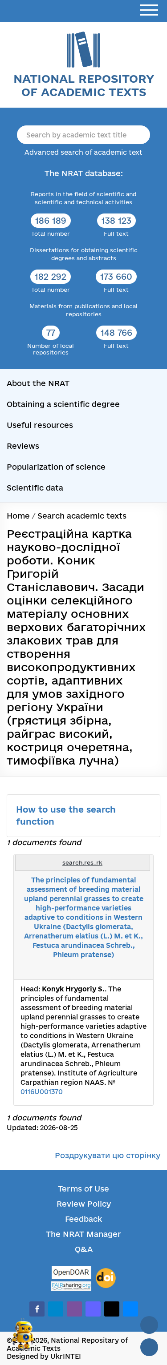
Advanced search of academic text (83, 152)
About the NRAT (38, 383)
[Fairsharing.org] (71, 1286)
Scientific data (35, 487)
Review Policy (84, 1204)
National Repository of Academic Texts (83, 85)
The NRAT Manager (83, 1234)
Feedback (83, 1219)
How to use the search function (66, 815)
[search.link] (119, 971)
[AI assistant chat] (23, 1338)
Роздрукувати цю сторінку (107, 1155)
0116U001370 (41, 1091)
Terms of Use (83, 1188)
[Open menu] (149, 10)
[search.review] (129, 971)
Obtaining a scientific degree (63, 404)
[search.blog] (139, 971)
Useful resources (40, 425)
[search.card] (110, 971)
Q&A (84, 1249)
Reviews (23, 446)
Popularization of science (56, 467)
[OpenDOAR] (71, 1273)
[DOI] (106, 1278)
